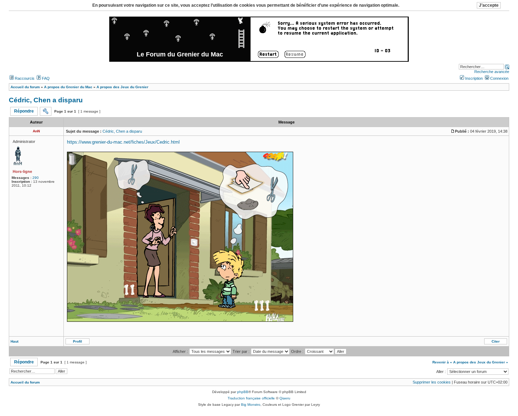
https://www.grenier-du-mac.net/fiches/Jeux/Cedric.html (123, 142)
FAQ (45, 78)
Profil (77, 341)
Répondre (24, 111)
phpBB (242, 392)
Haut (14, 341)
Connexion (498, 78)
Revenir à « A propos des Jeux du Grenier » (470, 362)
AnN (36, 131)
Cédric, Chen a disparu (46, 100)
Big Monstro (250, 404)
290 (35, 178)
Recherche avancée (491, 72)
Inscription (473, 78)
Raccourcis (24, 78)
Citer (496, 341)
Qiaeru (284, 398)
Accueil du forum (25, 382)
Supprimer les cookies (432, 382)
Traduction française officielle (251, 398)
